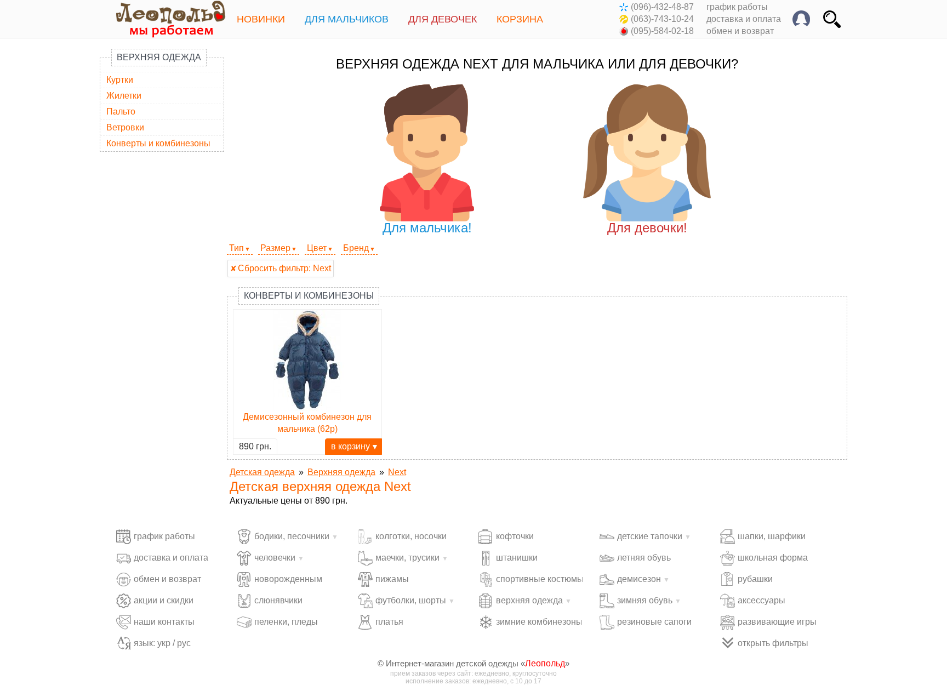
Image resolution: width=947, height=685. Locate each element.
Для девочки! (647, 227)
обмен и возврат (740, 31)
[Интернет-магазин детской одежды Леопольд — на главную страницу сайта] (163, 19)
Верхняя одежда (159, 57)
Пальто (120, 111)
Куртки (119, 79)
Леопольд (545, 663)
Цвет (317, 248)
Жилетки (123, 95)
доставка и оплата (743, 19)
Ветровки (125, 127)
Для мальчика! (427, 227)
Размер (275, 248)
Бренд (356, 248)
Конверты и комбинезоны (158, 143)
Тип (236, 248)
